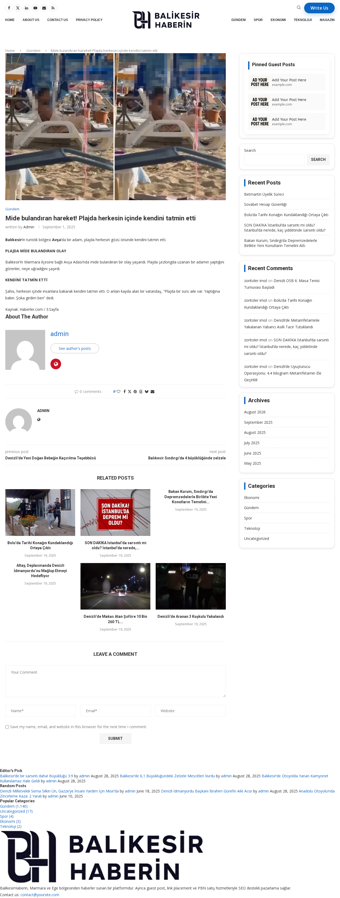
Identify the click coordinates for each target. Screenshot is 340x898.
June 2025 (252, 453)
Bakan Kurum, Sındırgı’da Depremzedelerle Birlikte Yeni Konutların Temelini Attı (280, 243)
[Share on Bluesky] (146, 391)
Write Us (319, 8)
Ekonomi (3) (10, 821)
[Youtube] (35, 8)
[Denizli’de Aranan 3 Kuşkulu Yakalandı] (191, 586)
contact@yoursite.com (39, 894)
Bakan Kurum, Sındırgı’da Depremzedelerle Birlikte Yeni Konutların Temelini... (190, 496)
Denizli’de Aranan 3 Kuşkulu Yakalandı (191, 616)
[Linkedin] (26, 8)
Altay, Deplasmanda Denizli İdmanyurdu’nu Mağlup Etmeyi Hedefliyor (40, 570)
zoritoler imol (255, 280)
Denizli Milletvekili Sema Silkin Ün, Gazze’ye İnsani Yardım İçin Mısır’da (59, 791)
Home (10, 20)
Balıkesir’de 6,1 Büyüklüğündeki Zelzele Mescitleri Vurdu (167, 775)
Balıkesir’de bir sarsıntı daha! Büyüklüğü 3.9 (36, 775)
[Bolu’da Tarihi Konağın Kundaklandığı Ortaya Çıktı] (40, 512)
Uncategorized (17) (16, 811)
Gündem (238, 20)
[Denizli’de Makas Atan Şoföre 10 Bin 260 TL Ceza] (115, 586)
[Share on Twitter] (129, 391)
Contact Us (57, 20)
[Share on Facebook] (125, 391)
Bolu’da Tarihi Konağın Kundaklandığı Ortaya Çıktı (286, 214)
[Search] (298, 8)
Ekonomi (278, 20)
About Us (31, 20)
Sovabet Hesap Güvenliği (265, 204)
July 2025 (252, 442)
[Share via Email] (152, 391)
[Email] (44, 8)
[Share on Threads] (141, 391)
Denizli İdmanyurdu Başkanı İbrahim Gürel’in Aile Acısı (206, 791)
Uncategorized (256, 538)
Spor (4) (7, 816)
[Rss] (53, 8)
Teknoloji (303, 20)
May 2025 (252, 463)
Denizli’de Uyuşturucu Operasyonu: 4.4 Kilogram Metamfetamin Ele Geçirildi (282, 373)
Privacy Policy (89, 20)
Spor (258, 20)
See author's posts (75, 348)
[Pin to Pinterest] (135, 391)
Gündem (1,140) (14, 806)
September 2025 (258, 422)
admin (28, 226)
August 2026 (255, 411)
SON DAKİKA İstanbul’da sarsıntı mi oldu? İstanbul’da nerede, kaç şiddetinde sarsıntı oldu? (284, 228)
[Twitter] (18, 8)
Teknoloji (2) (11, 826)
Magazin (327, 20)
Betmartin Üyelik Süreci (264, 194)
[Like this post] (118, 391)
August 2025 (255, 432)
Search (250, 150)
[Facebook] (9, 8)
